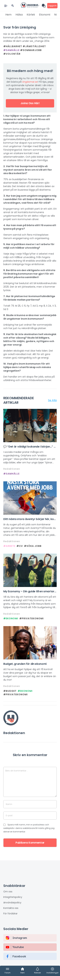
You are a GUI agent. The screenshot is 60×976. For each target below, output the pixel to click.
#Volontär (11, 53)
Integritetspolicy (12, 897)
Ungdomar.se (30, 81)
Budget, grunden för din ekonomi (24, 664)
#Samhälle (11, 50)
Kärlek (31, 14)
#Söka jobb (33, 546)
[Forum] (44, 5)
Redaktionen (11, 469)
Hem (8, 14)
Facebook (19, 956)
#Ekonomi (10, 618)
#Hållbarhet (12, 46)
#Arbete (9, 546)
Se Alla (52, 400)
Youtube (18, 947)
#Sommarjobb (31, 50)
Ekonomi (44, 14)
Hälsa (19, 14)
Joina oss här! (30, 103)
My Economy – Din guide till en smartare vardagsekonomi (29, 591)
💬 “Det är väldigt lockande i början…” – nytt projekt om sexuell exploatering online (29, 447)
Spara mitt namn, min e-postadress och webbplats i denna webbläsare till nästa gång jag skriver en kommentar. (28, 828)
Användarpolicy (12, 902)
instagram (19, 938)
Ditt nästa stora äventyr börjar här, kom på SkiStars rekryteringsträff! (29, 519)
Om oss (7, 891)
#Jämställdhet (34, 46)
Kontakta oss (10, 908)
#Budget (9, 691)
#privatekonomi (31, 618)
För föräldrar (10, 913)
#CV (19, 546)
